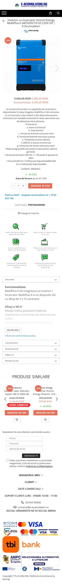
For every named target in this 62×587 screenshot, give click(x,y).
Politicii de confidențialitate (39, 466)
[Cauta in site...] (58, 13)
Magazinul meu (30, 475)
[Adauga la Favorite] (17, 419)
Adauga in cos (40, 185)
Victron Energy (45, 387)
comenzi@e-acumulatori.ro (33, 507)
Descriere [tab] (9, 279)
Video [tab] (9, 354)
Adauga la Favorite (29, 213)
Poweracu (17, 387)
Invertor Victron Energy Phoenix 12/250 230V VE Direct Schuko (45, 392)
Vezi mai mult (13, 330)
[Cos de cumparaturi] (50, 13)
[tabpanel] (31, 65)
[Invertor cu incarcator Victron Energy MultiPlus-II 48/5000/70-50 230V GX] (31, 65)
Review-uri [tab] (11, 360)
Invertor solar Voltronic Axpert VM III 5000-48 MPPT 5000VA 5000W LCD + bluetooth (16, 392)
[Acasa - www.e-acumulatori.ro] (31, 4)
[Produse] (4, 14)
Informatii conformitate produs (20, 335)
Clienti (30, 482)
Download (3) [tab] (11, 348)
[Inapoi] (2, 21)
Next (57, 68)
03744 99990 (33, 502)
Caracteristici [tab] (11, 342)
